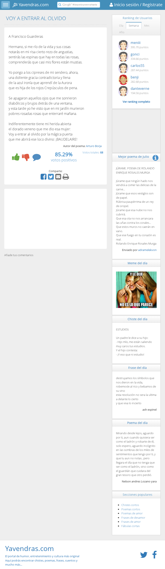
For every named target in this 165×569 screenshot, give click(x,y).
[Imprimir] (66, 178)
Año (121, 32)
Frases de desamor (133, 517)
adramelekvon (147, 250)
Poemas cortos (130, 509)
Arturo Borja (94, 146)
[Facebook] (44, 178)
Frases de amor (131, 522)
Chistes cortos (130, 505)
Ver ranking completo (136, 102)
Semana (134, 25)
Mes (146, 25)
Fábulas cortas (130, 526)
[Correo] (58, 178)
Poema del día (137, 423)
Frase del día (137, 368)
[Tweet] (51, 178)
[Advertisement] (55, 219)
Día (121, 25)
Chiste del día (137, 319)
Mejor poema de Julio (133, 157)
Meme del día (137, 263)
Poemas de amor (132, 513)
